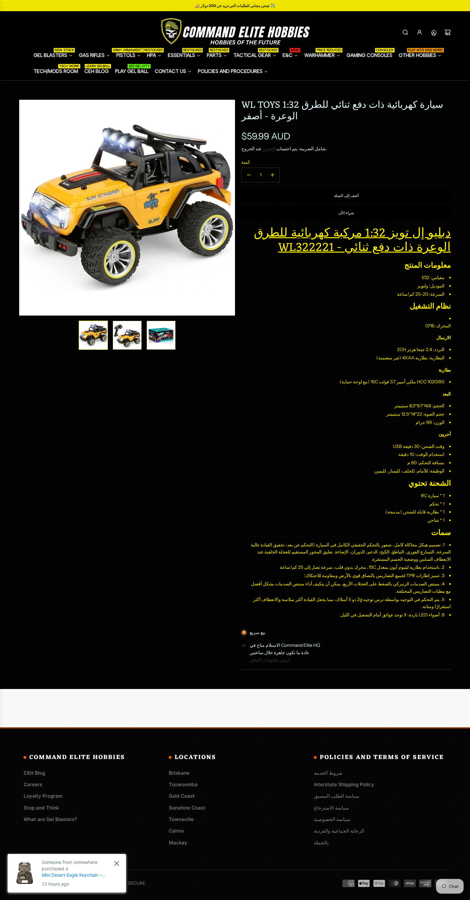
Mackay (178, 843)
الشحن (268, 149)
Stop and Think (41, 808)
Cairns (176, 831)
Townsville (181, 819)
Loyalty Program (43, 796)
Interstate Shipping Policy (344, 784)
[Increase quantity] (272, 175)
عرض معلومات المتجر (270, 659)
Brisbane (179, 773)
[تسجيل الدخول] (419, 32)
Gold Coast (182, 796)
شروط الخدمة (328, 773)
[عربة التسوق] (448, 32)
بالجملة (321, 843)
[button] (24, 208)
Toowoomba (183, 784)
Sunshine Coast (187, 808)
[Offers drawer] (434, 32)
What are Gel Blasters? (50, 819)
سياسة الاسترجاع (331, 808)
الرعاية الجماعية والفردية (339, 831)
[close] (116, 863)
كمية (245, 162)
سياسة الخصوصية (332, 819)
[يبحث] (405, 32)
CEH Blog (34, 773)
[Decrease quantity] (249, 175)
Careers (33, 784)
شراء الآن (346, 212)
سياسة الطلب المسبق (336, 796)
